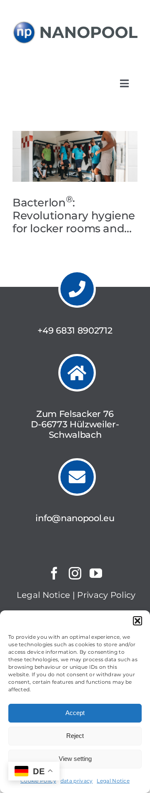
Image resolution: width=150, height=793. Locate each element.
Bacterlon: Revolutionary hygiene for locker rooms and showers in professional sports (73, 228)
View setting (75, 758)
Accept (75, 712)
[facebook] (54, 573)
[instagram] (75, 573)
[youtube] (96, 573)
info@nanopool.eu (74, 518)
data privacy (76, 781)
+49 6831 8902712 (75, 330)
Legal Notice (113, 781)
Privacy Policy (106, 595)
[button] (137, 621)
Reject (75, 735)
